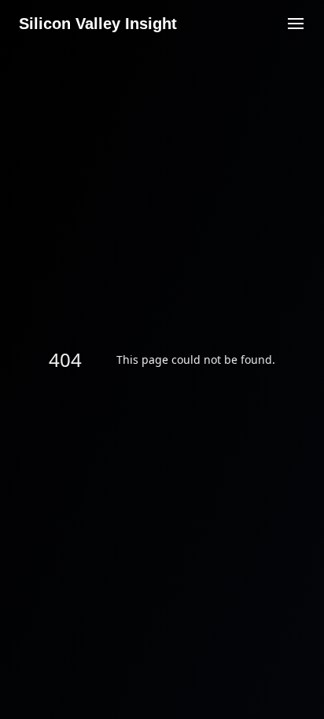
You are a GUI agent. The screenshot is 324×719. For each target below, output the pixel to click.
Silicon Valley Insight (98, 23)
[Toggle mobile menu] (295, 23)
